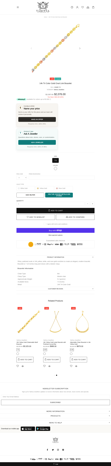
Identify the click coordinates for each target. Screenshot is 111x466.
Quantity (20, 201)
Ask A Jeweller (37, 142)
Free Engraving (34, 174)
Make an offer (37, 119)
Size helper (30, 195)
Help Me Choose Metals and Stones (59, 195)
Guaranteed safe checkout (55, 240)
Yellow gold (18, 354)
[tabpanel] (28, 340)
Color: (55, 165)
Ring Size (19, 174)
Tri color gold (55, 168)
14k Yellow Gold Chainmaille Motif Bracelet (27, 343)
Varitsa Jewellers (43, 7)
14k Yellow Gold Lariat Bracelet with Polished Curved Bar (54, 343)
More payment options (56, 235)
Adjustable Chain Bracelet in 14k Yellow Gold (80, 343)
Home (45, 17)
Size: (55, 156)
